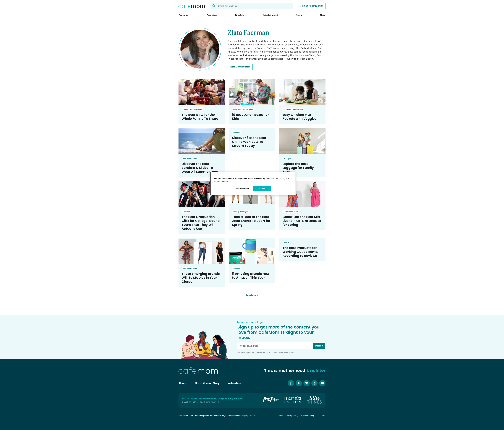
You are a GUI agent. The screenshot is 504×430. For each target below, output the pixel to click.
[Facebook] (291, 383)
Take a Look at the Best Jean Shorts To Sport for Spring (251, 221)
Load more (252, 295)
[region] (253, 183)
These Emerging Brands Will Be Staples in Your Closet (201, 278)
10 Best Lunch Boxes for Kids (250, 117)
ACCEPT (262, 188)
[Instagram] (314, 383)
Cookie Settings (242, 188)
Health (286, 243)
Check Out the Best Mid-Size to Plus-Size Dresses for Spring (302, 221)
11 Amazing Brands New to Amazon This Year (250, 276)
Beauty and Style (190, 159)
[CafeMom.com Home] (191, 6)
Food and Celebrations (192, 109)
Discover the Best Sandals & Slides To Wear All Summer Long (200, 168)
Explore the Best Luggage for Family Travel (298, 168)
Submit (319, 345)
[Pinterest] (306, 383)
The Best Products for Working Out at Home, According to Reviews (300, 252)
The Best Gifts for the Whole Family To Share (200, 117)
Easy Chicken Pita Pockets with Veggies (299, 117)
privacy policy (290, 352)
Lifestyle (236, 133)
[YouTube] (322, 383)
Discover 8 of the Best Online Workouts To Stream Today (249, 142)
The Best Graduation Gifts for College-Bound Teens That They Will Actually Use (201, 223)
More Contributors (240, 66)
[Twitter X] (299, 383)
